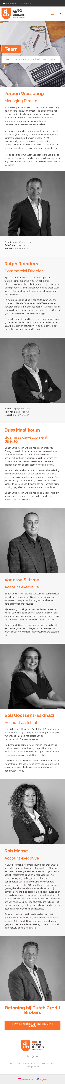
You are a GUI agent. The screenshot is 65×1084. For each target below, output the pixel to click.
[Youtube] (37, 1056)
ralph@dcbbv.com (22, 408)
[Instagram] (32, 1056)
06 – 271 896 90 (21, 415)
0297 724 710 (22, 245)
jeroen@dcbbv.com (22, 242)
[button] (52, 13)
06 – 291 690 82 (21, 248)
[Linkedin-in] (28, 1056)
